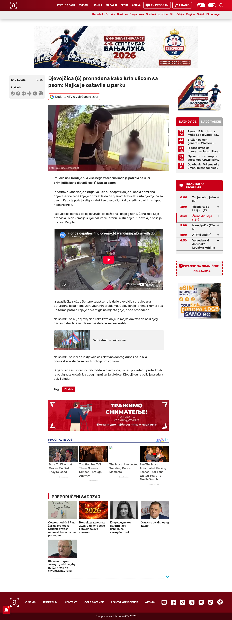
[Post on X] (29, 93)
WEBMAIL (151, 602)
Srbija (180, 14)
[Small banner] (199, 92)
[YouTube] (164, 602)
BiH (172, 14)
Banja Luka (137, 14)
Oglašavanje (94, 602)
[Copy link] (13, 93)
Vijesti (83, 5)
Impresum (50, 602)
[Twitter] (191, 602)
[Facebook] (173, 602)
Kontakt (71, 602)
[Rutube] (201, 602)
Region (190, 14)
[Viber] (220, 602)
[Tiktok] (210, 602)
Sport (124, 5)
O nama (30, 602)
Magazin (111, 5)
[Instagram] (182, 602)
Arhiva (136, 5)
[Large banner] (116, 47)
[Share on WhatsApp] (35, 93)
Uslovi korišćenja (124, 602)
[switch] (201, 5)
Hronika (97, 5)
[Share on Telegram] (24, 93)
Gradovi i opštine (157, 14)
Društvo (122, 14)
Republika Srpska (103, 14)
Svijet (200, 14)
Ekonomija (213, 14)
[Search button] (221, 5)
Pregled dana (66, 5)
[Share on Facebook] (18, 93)
